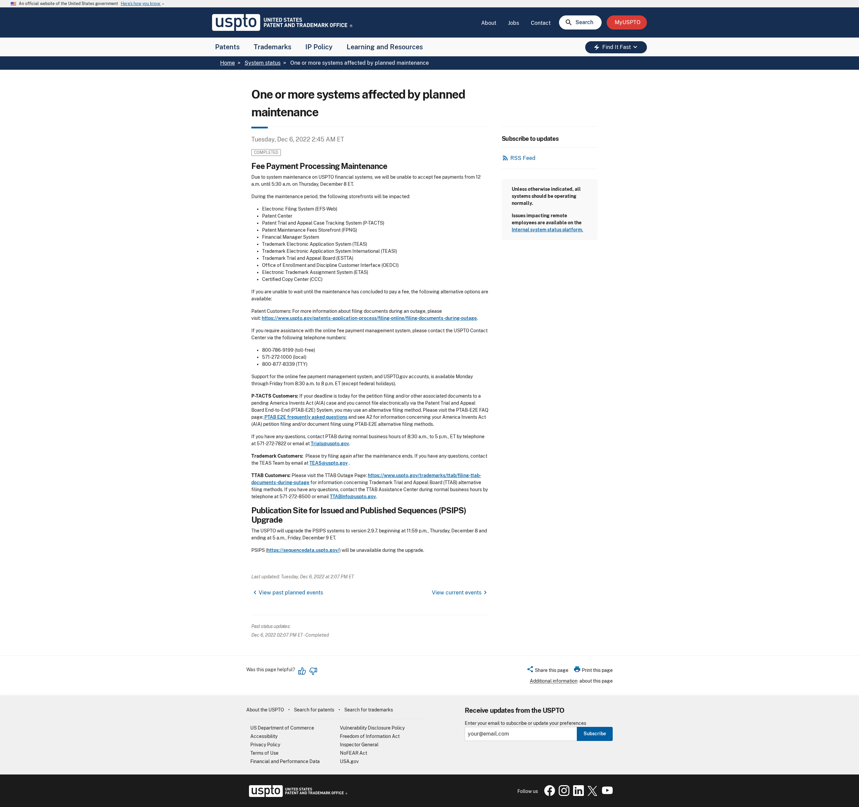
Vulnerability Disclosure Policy (372, 728)
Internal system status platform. (547, 229)
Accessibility (263, 736)
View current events (457, 592)
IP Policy (319, 47)
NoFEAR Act (353, 753)
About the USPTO (265, 709)
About (488, 23)
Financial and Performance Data (285, 761)
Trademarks (272, 47)
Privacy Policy (265, 744)
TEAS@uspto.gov (328, 463)
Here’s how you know (143, 4)
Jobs (513, 23)
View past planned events (291, 592)
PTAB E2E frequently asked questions (305, 417)
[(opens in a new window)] (562, 794)
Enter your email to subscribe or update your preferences (525, 723)
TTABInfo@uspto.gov (353, 496)
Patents (227, 47)
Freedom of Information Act (370, 736)
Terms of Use (264, 753)
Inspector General (359, 744)
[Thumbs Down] (313, 671)
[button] (547, 671)
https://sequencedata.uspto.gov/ (303, 550)
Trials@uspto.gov (330, 443)
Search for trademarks (368, 709)
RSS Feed (523, 158)
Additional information (553, 681)
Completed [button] (266, 152)
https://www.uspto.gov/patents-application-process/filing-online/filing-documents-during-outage (369, 318)
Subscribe (595, 733)
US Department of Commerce (282, 728)
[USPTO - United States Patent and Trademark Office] (296, 795)
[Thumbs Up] (302, 671)
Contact (541, 23)
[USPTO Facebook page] (548, 794)
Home (227, 63)
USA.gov (349, 761)
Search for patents (314, 709)
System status (263, 63)
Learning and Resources (385, 47)
